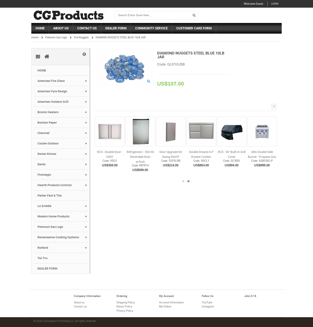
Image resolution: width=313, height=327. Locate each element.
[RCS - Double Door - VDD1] (110, 131)
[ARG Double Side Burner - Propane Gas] (262, 131)
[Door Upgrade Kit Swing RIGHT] (171, 131)
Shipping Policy (125, 302)
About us (79, 302)
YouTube (207, 302)
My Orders (165, 306)
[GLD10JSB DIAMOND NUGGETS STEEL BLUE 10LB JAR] (125, 50)
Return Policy (124, 306)
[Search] (194, 15)
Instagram (208, 306)
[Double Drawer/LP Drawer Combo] (201, 131)
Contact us (80, 306)
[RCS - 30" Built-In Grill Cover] (232, 131)
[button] (183, 181)
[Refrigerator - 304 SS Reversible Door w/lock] (140, 131)
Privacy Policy (124, 310)
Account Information (171, 302)
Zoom (148, 81)
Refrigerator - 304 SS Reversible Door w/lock (140, 156)
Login (274, 3)
